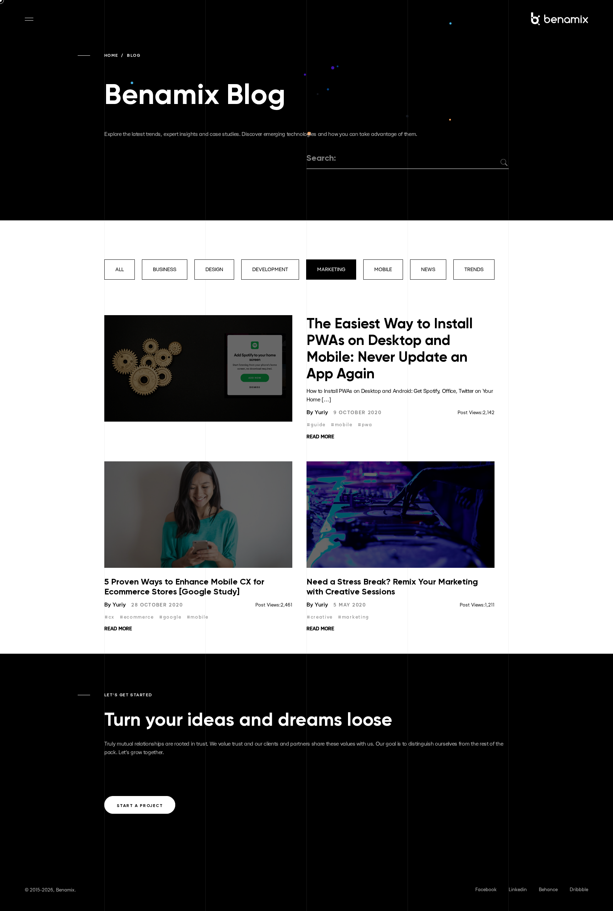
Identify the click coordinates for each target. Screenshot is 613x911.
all (119, 269)
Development (270, 269)
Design (214, 269)
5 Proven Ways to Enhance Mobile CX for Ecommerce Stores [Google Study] (184, 586)
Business (164, 269)
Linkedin (518, 889)
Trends (474, 269)
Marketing (331, 269)
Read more (320, 436)
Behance (548, 889)
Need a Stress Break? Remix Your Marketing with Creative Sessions (392, 586)
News (428, 269)
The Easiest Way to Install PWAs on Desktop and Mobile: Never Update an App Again (389, 348)
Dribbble (579, 889)
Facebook (486, 889)
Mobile (383, 269)
